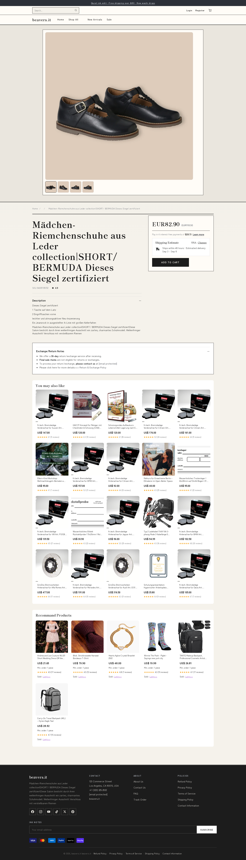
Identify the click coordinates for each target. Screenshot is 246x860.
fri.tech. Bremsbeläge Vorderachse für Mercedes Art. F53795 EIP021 (86, 586)
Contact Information (188, 805)
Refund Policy (185, 781)
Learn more (198, 234)
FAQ (136, 793)
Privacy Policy (185, 787)
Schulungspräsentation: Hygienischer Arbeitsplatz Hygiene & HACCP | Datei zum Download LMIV (157, 586)
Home (60, 19)
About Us (138, 781)
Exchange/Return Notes (50, 351)
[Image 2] (63, 187)
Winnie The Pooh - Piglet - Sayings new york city (155, 657)
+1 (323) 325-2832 (98, 790)
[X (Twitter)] (64, 811)
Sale (109, 19)
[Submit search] (76, 10)
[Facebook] (32, 811)
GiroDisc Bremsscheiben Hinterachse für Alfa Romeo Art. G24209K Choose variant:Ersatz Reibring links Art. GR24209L (51, 586)
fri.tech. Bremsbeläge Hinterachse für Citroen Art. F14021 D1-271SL (120, 480)
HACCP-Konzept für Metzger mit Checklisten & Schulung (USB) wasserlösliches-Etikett (87, 426)
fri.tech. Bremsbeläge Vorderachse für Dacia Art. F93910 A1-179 (190, 586)
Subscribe (206, 829)
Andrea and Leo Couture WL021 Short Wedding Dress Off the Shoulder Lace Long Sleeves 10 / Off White (51, 657)
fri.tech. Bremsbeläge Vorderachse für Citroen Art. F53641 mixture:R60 (191, 426)
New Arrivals (95, 19)
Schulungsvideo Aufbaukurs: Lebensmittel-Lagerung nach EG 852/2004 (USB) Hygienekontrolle (123, 426)
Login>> (46, 676)
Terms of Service (186, 793)
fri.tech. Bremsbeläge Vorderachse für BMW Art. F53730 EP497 (84, 480)
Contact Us (139, 787)
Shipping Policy (185, 799)
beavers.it (41, 19)
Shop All (73, 19)
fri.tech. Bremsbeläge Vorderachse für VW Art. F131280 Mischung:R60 (51, 533)
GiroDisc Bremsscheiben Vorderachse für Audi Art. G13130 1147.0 (123, 586)
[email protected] (108, 363)
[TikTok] (56, 811)
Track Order (140, 799)
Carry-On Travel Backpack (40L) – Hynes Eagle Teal (51, 719)
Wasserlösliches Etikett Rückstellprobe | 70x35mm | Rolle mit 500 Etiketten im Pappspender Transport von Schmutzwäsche (87, 533)
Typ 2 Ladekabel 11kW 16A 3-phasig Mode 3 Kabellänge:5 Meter (156, 533)
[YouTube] (48, 811)
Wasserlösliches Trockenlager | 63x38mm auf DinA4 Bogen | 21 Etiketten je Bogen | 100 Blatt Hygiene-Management (193, 480)
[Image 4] (88, 187)
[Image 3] (75, 187)
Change (202, 242)
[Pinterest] (72, 811)
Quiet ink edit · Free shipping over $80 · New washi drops (123, 3)
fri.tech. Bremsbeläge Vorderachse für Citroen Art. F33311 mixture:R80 (156, 426)
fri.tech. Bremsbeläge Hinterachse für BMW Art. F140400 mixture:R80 (190, 533)
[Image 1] (51, 187)
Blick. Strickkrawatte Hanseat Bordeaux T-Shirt (86, 657)
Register (200, 10)
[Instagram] (40, 811)
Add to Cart (170, 262)
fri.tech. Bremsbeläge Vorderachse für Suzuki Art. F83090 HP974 (49, 426)
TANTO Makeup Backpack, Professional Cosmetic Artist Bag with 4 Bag (192, 657)
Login (189, 10)
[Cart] (210, 10)
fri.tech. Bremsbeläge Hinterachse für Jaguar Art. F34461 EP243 (120, 533)
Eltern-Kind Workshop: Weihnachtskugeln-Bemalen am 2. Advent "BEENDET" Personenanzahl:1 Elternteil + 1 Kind (51, 480)
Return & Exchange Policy (92, 367)
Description (39, 300)
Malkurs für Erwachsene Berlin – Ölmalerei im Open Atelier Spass (158, 479)
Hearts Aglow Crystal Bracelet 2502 (122, 657)
